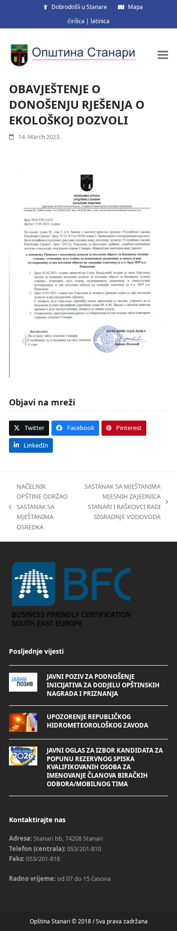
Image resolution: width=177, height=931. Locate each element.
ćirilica (75, 21)
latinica (100, 21)
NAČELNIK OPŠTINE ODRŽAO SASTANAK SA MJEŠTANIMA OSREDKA (38, 506)
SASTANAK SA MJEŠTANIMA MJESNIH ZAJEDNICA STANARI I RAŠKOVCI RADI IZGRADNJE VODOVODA (119, 501)
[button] (163, 55)
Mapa (135, 7)
